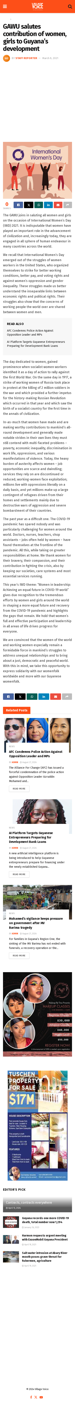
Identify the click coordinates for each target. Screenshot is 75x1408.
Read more (21, 788)
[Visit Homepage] (37, 7)
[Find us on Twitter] (35, 1397)
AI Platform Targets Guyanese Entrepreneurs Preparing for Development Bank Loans (31, 837)
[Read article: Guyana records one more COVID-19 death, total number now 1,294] (11, 1222)
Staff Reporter (26, 58)
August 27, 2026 (29, 762)
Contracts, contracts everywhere (29, 1202)
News (15, 19)
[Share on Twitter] (28, 205)
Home (6, 19)
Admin (15, 762)
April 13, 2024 (14, 1208)
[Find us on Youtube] (41, 1397)
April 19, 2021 (30, 1245)
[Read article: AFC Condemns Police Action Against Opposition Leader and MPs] (37, 735)
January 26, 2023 (31, 1227)
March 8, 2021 (50, 58)
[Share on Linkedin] (48, 205)
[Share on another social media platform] (67, 205)
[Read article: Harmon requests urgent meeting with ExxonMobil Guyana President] (11, 1239)
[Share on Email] (58, 205)
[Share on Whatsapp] (38, 205)
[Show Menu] (5, 6)
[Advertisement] (37, 101)
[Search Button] (70, 6)
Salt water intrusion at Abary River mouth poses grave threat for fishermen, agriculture (44, 1257)
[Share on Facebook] (18, 205)
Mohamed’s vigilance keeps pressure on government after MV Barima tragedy (36, 923)
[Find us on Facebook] (31, 1397)
